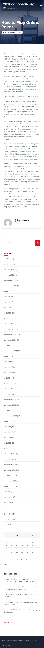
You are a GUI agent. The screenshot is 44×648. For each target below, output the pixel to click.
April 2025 (7, 313)
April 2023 (7, 443)
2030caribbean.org (18, 4)
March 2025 (8, 318)
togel (6, 525)
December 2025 (10, 280)
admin (25, 220)
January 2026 (9, 275)
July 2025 (7, 297)
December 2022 (10, 465)
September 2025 (10, 286)
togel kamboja (9, 622)
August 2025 (8, 291)
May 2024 (7, 372)
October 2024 (9, 345)
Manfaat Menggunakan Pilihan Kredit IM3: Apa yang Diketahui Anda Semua (21, 588)
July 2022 (7, 492)
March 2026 (8, 264)
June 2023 (7, 432)
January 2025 (9, 329)
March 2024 (8, 383)
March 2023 (8, 448)
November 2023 (10, 405)
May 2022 (7, 503)
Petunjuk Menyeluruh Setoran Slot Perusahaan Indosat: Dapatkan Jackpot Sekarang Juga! (21, 580)
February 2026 (9, 270)
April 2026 (7, 259)
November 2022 (10, 470)
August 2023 (8, 421)
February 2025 (9, 324)
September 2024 (10, 351)
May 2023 (7, 437)
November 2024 (10, 340)
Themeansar (6, 645)
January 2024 (9, 394)
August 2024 (8, 356)
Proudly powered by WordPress (12, 640)
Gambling (8, 32)
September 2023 (10, 416)
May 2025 (7, 307)
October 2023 (9, 410)
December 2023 (10, 400)
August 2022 (8, 486)
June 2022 (7, 497)
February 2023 (9, 454)
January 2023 (9, 459)
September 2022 (10, 481)
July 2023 (7, 427)
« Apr (5, 564)
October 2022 (9, 475)
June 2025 (8, 302)
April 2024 (7, 378)
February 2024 (9, 389)
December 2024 (10, 335)
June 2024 (8, 367)
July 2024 (7, 362)
